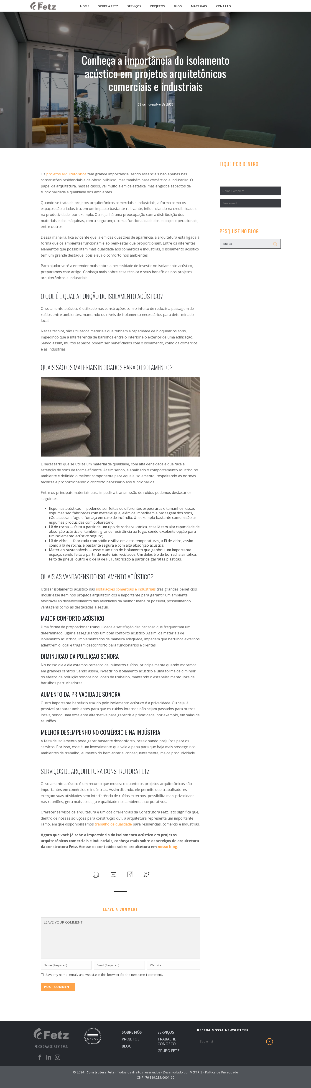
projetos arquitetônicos (66, 174)
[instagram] (57, 1059)
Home (84, 6)
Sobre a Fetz (108, 6)
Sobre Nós (132, 1032)
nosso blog (167, 846)
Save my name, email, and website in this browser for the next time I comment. (104, 974)
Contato (223, 6)
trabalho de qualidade (113, 824)
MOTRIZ (196, 1072)
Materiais (199, 6)
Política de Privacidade (221, 1072)
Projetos (157, 6)
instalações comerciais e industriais (126, 589)
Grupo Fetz (169, 1050)
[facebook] (40, 1059)
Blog (178, 6)
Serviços (134, 6)
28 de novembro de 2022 (155, 104)
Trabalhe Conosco (167, 1041)
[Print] (95, 873)
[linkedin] (48, 1059)
